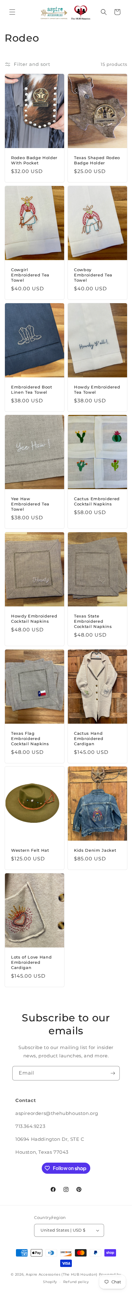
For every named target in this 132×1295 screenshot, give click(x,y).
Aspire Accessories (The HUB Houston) (62, 1274)
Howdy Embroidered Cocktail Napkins (34, 618)
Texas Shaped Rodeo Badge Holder (97, 160)
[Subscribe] (112, 1073)
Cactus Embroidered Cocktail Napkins (97, 502)
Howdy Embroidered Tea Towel (97, 389)
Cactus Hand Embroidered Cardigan (88, 738)
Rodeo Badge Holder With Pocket (34, 160)
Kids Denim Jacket (95, 850)
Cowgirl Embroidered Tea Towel (30, 275)
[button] (12, 12)
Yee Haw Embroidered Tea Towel (30, 504)
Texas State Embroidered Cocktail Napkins (93, 621)
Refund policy (76, 1282)
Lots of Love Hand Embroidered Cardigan (31, 962)
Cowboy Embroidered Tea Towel (93, 275)
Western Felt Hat (30, 850)
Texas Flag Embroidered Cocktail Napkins (30, 738)
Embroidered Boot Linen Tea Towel (31, 389)
